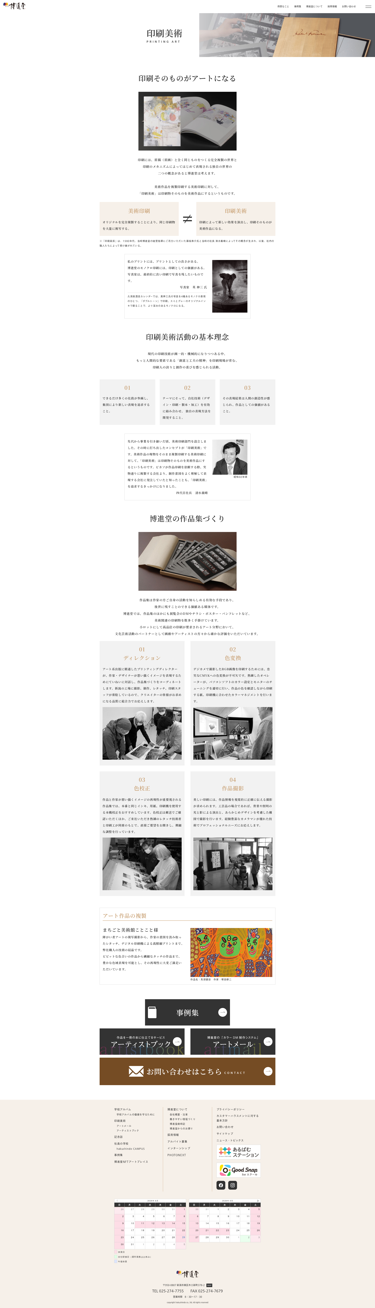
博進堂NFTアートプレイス (131, 1162)
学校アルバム (122, 1110)
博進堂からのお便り (181, 1128)
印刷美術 (120, 1121)
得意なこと (283, 6)
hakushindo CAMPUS (131, 1149)
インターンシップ (178, 1148)
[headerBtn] (368, 6)
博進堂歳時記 (177, 1124)
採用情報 (332, 6)
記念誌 (118, 1137)
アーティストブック (128, 1130)
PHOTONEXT (176, 1155)
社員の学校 (121, 1144)
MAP (209, 1285)
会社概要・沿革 (179, 1114)
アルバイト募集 (177, 1142)
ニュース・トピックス (230, 1141)
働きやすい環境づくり (183, 1119)
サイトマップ (225, 1134)
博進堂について (314, 6)
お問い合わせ (225, 1127)
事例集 (297, 6)
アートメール (124, 1126)
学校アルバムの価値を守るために (136, 1114)
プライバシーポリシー (231, 1110)
